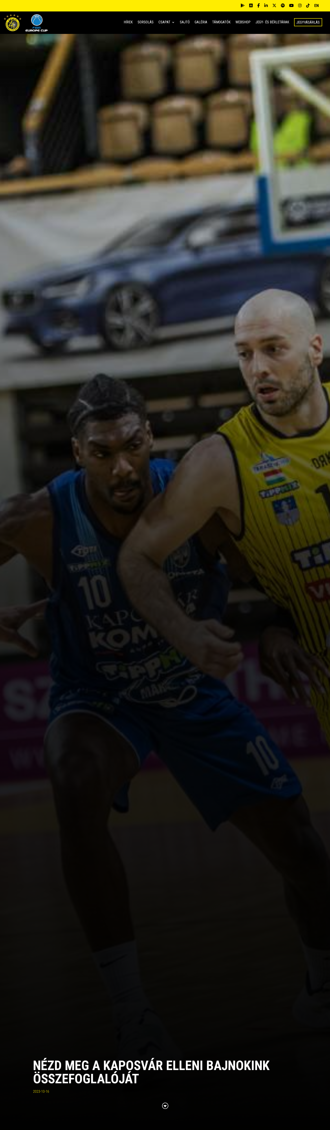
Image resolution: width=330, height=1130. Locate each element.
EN (316, 5)
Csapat (164, 22)
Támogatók (221, 22)
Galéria (201, 22)
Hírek (128, 22)
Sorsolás (146, 22)
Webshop (243, 22)
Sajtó (185, 22)
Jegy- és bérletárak (272, 22)
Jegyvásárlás (308, 22)
